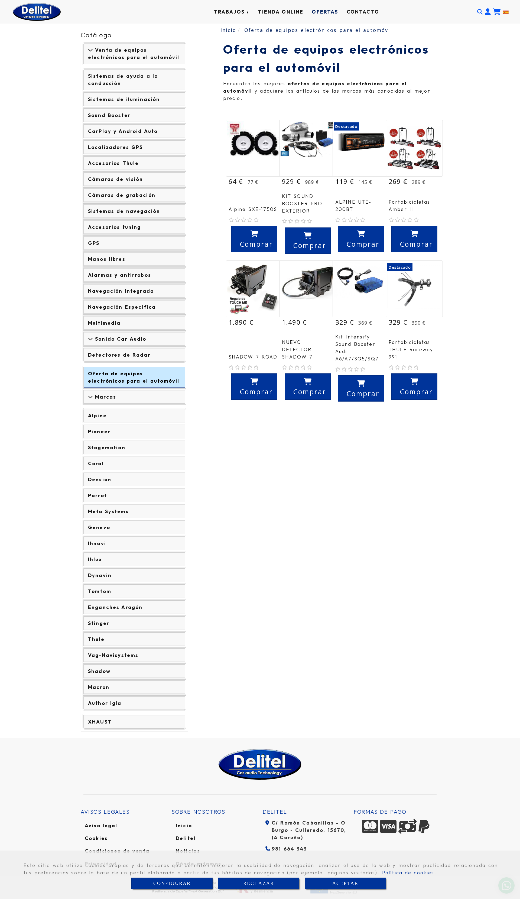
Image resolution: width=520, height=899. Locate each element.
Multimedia (104, 323)
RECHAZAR (258, 883)
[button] (488, 12)
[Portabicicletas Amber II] (414, 148)
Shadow (99, 671)
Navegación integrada (121, 291)
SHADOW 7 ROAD (253, 357)
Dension (99, 479)
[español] (506, 12)
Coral (96, 463)
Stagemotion (106, 447)
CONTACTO (363, 12)
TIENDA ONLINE (280, 12)
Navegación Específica (122, 307)
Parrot (97, 495)
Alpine (97, 415)
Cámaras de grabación (121, 195)
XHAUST (100, 722)
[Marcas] (90, 397)
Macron (98, 687)
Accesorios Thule (113, 163)
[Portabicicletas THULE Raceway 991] (414, 289)
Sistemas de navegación (124, 211)
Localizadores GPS (115, 147)
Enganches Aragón (115, 607)
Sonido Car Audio (119, 339)
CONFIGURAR (172, 883)
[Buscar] (480, 12)
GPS (93, 243)
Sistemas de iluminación (124, 99)
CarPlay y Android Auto (123, 131)
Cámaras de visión (115, 179)
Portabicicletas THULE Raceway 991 (411, 349)
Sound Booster (109, 115)
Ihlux (95, 559)
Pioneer (99, 431)
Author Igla (105, 703)
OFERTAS (325, 12)
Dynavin (100, 575)
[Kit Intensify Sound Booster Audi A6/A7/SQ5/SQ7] (361, 289)
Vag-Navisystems (113, 655)
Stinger (98, 623)
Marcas (104, 397)
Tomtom (99, 591)
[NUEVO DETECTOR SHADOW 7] (308, 289)
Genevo (99, 527)
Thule (96, 639)
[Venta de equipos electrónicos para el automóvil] (90, 50)
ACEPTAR (345, 883)
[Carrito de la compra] (497, 12)
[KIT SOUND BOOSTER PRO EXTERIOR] (308, 148)
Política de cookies (408, 872)
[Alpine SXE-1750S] (254, 148)
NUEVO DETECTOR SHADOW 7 (297, 349)
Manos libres (106, 259)
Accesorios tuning (114, 227)
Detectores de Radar (119, 355)
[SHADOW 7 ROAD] (254, 289)
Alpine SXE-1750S (253, 209)
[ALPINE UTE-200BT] (361, 148)
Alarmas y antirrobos (119, 275)
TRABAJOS (230, 12)
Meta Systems (108, 511)
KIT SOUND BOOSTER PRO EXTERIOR (302, 203)
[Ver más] (90, 339)
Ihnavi (97, 543)
